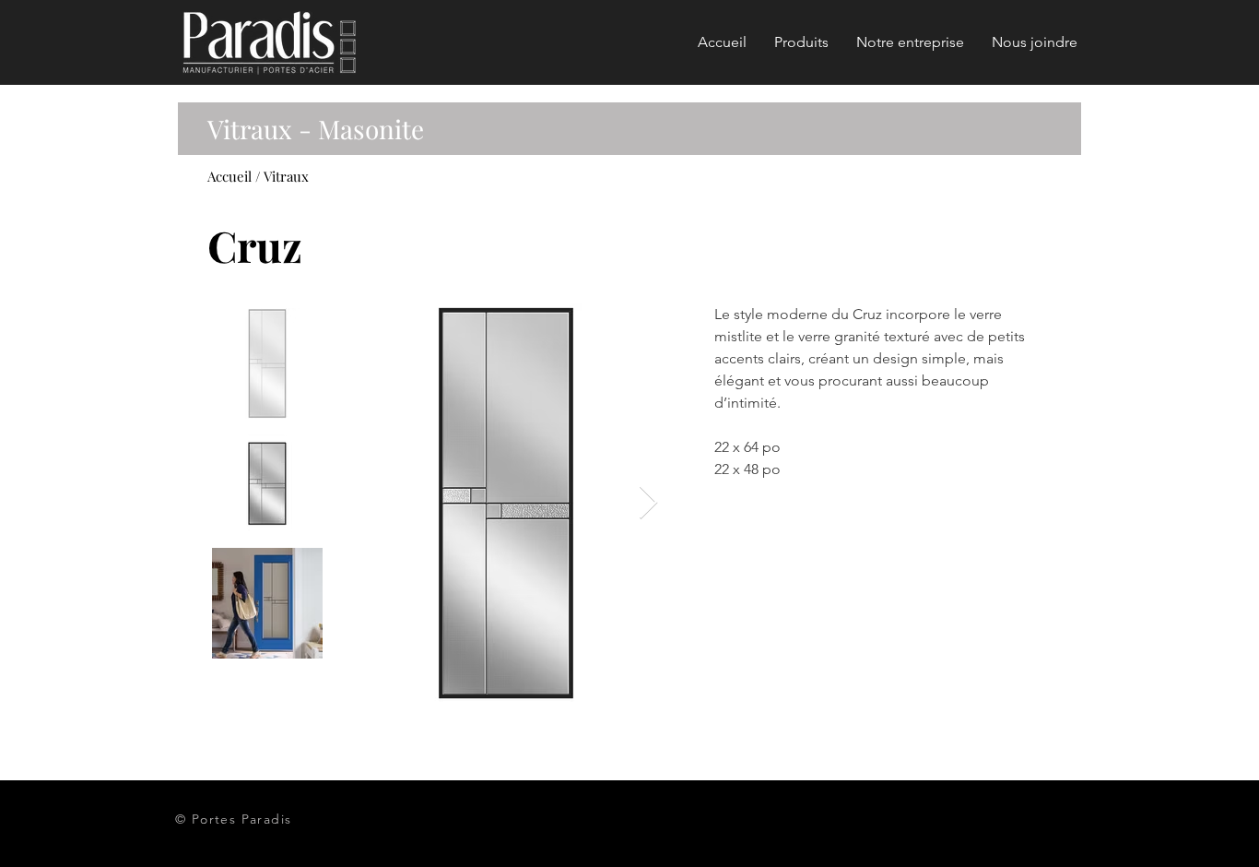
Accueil (229, 176)
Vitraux (286, 176)
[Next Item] (648, 503)
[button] (801, 42)
